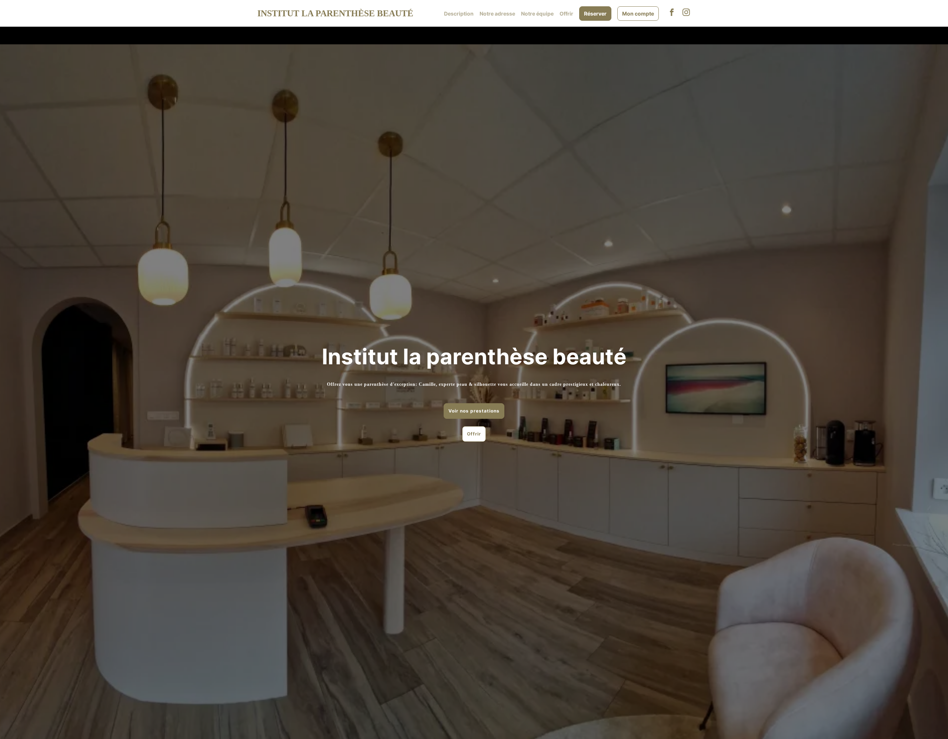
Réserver (595, 13)
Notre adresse (497, 13)
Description (459, 13)
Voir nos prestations (474, 411)
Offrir (566, 13)
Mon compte (638, 13)
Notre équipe (537, 13)
